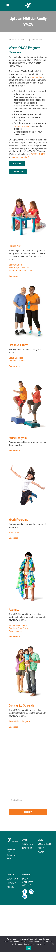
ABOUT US (27, 844)
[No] (52, 944)
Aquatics (14, 609)
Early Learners (15, 265)
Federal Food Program (19, 721)
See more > (14, 276)
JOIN (24, 840)
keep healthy (36, 77)
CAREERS (27, 848)
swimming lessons (22, 126)
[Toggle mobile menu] (8, 4)
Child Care (15, 246)
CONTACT (12, 875)
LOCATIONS (13, 879)
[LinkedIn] (24, 896)
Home (11, 39)
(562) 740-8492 (38, 154)
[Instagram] (31, 891)
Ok (28, 948)
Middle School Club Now (20, 270)
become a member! (20, 157)
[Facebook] (24, 891)
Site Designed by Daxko (11, 855)
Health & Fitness (18, 345)
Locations (21, 39)
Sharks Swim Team (18, 625)
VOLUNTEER (44, 844)
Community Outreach (21, 705)
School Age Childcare (19, 268)
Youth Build (14, 532)
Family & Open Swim (18, 628)
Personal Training (17, 361)
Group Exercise (16, 358)
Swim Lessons (15, 631)
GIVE (40, 840)
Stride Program (18, 437)
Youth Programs (18, 519)
